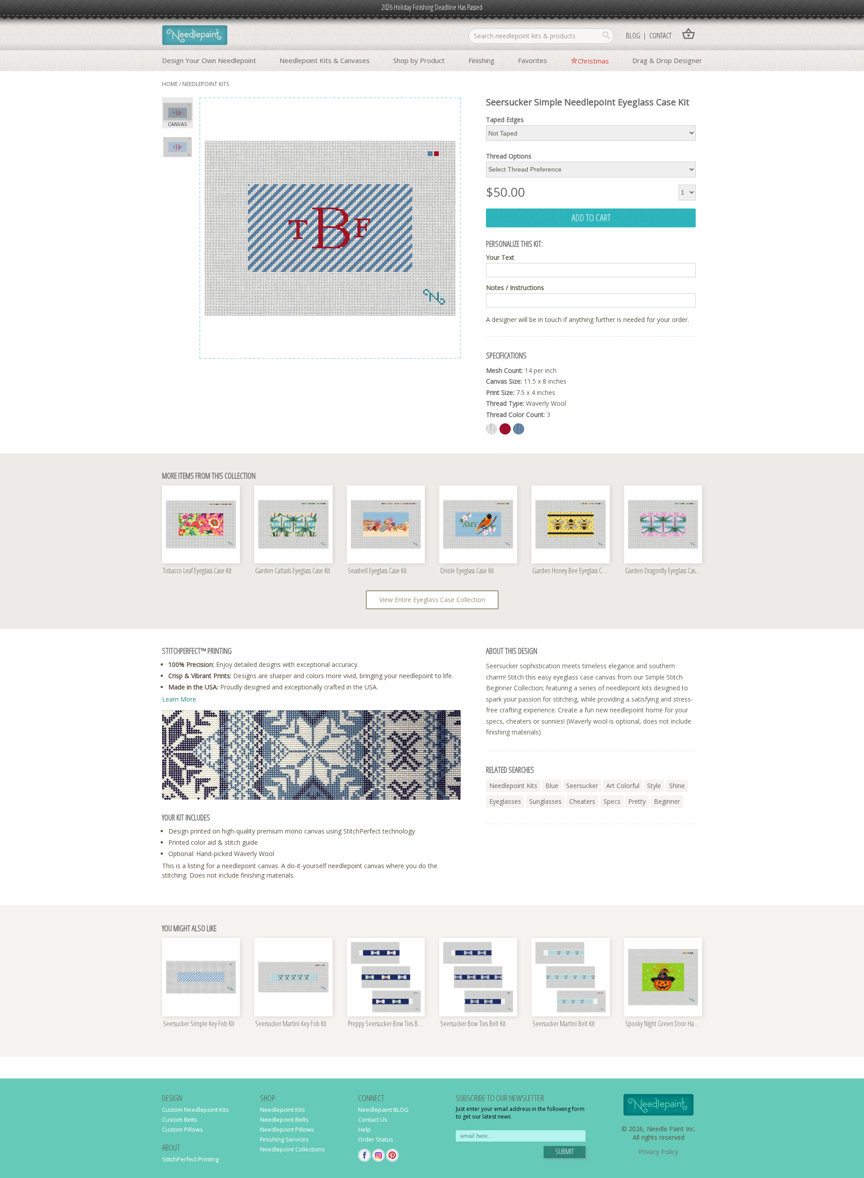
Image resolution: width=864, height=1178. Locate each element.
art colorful (622, 785)
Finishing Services (284, 1139)
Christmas (593, 60)
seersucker (582, 785)
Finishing (481, 60)
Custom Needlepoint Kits (195, 1110)
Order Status (375, 1139)
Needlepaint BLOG (383, 1110)
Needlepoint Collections (292, 1149)
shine (677, 785)
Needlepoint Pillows (287, 1129)
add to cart (591, 217)
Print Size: (500, 392)
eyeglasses (505, 801)
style (654, 785)
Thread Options (508, 156)
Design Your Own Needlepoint (209, 60)
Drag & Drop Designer (667, 60)
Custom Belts (180, 1119)
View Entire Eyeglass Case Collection (432, 599)
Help (364, 1129)
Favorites (532, 60)
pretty (637, 801)
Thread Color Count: (515, 414)
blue (551, 785)
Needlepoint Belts (284, 1119)
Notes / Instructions (515, 288)
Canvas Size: (504, 381)
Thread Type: (505, 403)
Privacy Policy (658, 1151)
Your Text (500, 258)
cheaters (582, 801)
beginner (667, 801)
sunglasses (545, 801)
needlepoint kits (513, 785)
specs (612, 801)
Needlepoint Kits (205, 84)
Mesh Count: (504, 370)
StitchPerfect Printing (190, 1159)
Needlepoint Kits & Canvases (324, 60)
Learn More (179, 699)
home (170, 84)
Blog (633, 35)
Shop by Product (419, 60)
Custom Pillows (182, 1129)
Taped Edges (505, 120)
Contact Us (372, 1119)
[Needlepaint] (194, 36)
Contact (660, 35)
